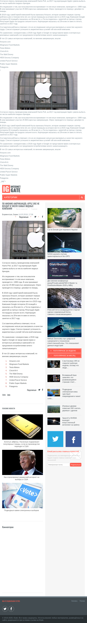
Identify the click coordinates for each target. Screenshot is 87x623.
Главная (34, 209)
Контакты (74, 601)
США (8, 395)
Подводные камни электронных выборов (21, 510)
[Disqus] (22, 557)
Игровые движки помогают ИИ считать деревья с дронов (71, 408)
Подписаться (76, 465)
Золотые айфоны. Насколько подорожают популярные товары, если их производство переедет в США (21, 444)
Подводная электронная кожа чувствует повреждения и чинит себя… (63, 394)
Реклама (82, 601)
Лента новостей (22, 209)
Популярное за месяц (64, 356)
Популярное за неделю (64, 351)
